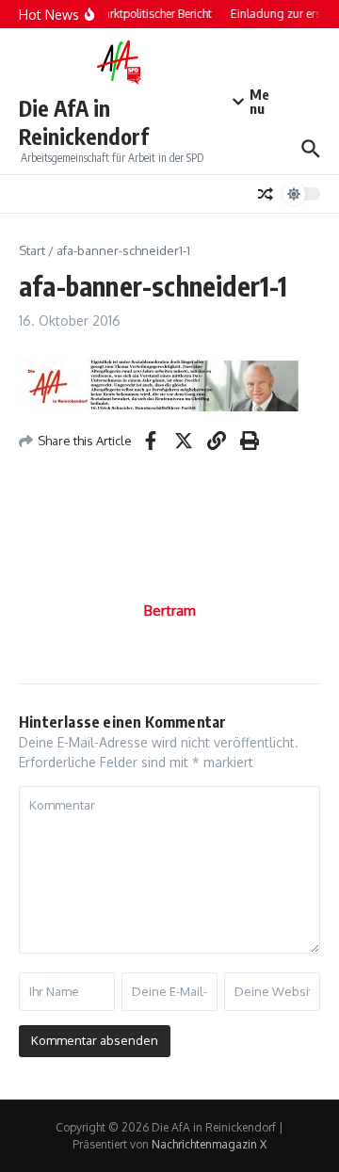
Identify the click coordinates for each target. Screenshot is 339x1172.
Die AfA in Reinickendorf (84, 122)
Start (32, 250)
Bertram (170, 610)
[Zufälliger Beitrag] (265, 193)
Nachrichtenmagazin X (209, 1144)
